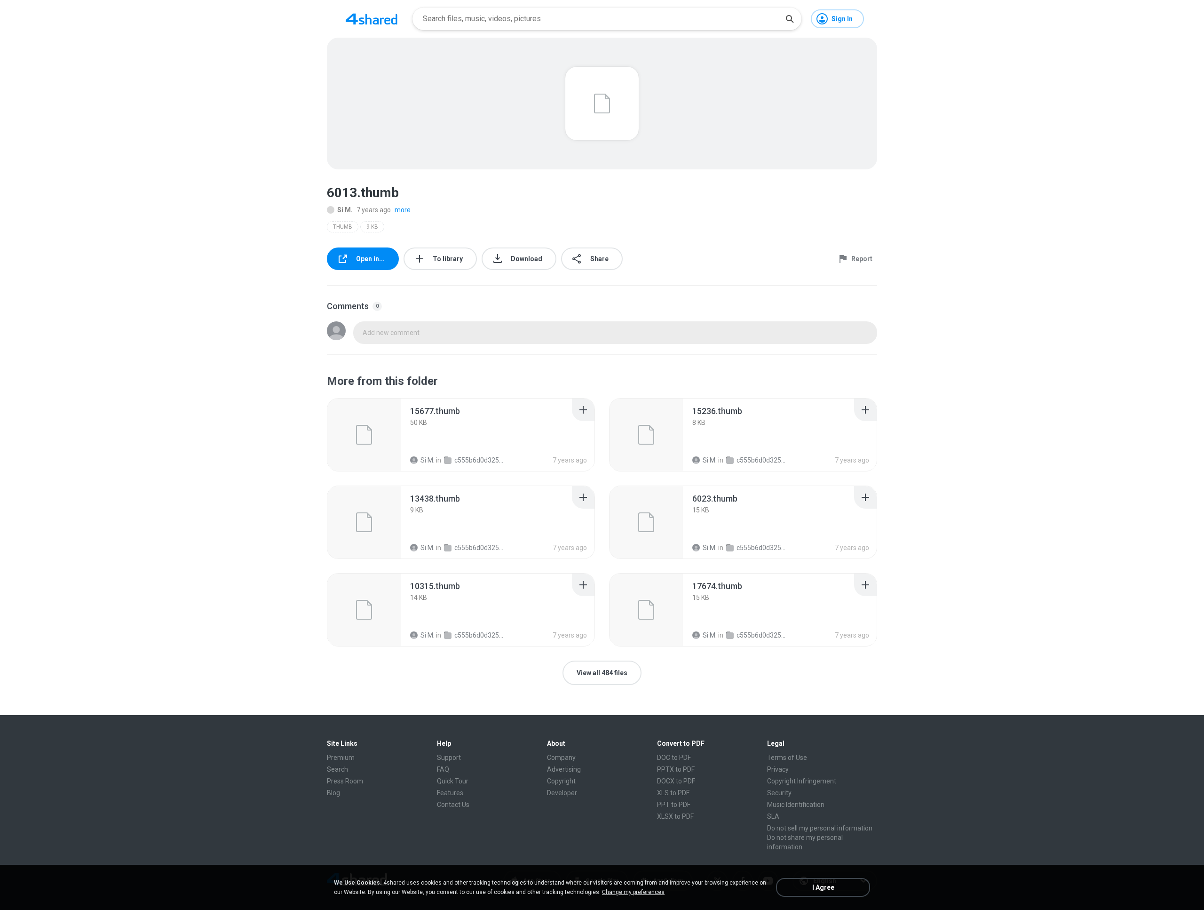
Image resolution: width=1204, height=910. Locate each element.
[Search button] (789, 19)
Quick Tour (452, 781)
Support (449, 757)
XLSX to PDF (675, 816)
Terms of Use (787, 757)
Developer (562, 793)
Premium (341, 757)
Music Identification (795, 804)
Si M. (345, 210)
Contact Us (453, 804)
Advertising (564, 769)
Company (561, 757)
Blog (333, 793)
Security (779, 793)
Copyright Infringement (801, 781)
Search (337, 769)
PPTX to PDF (676, 769)
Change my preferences (633, 892)
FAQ (443, 769)
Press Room (345, 781)
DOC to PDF (674, 757)
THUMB (342, 227)
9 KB (372, 227)
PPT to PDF (673, 804)
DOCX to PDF (676, 781)
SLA (773, 816)
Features (450, 793)
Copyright (561, 781)
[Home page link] (371, 19)
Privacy (778, 769)
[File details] (364, 435)
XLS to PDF (673, 793)
